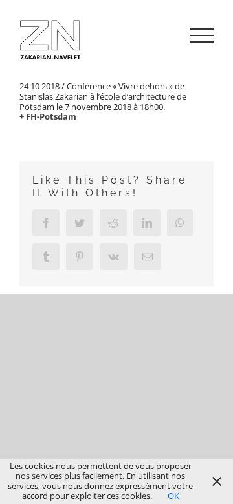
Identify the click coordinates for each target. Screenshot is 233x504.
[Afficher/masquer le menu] (202, 35)
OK (173, 495)
